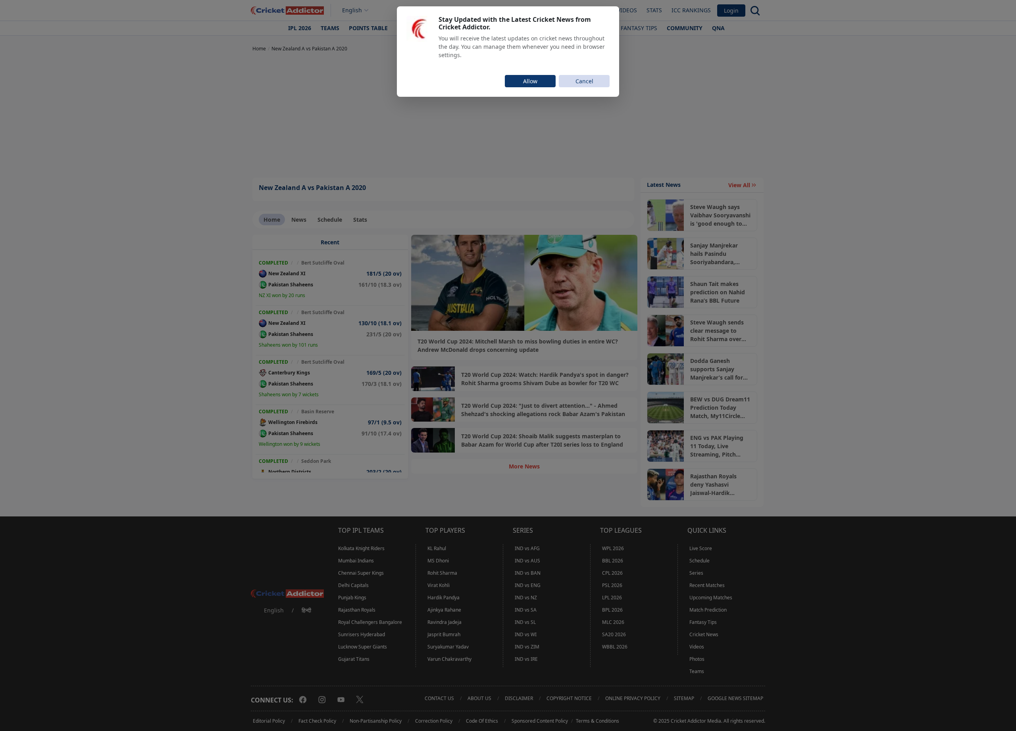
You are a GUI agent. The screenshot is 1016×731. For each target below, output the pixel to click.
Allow (530, 81)
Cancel (584, 81)
